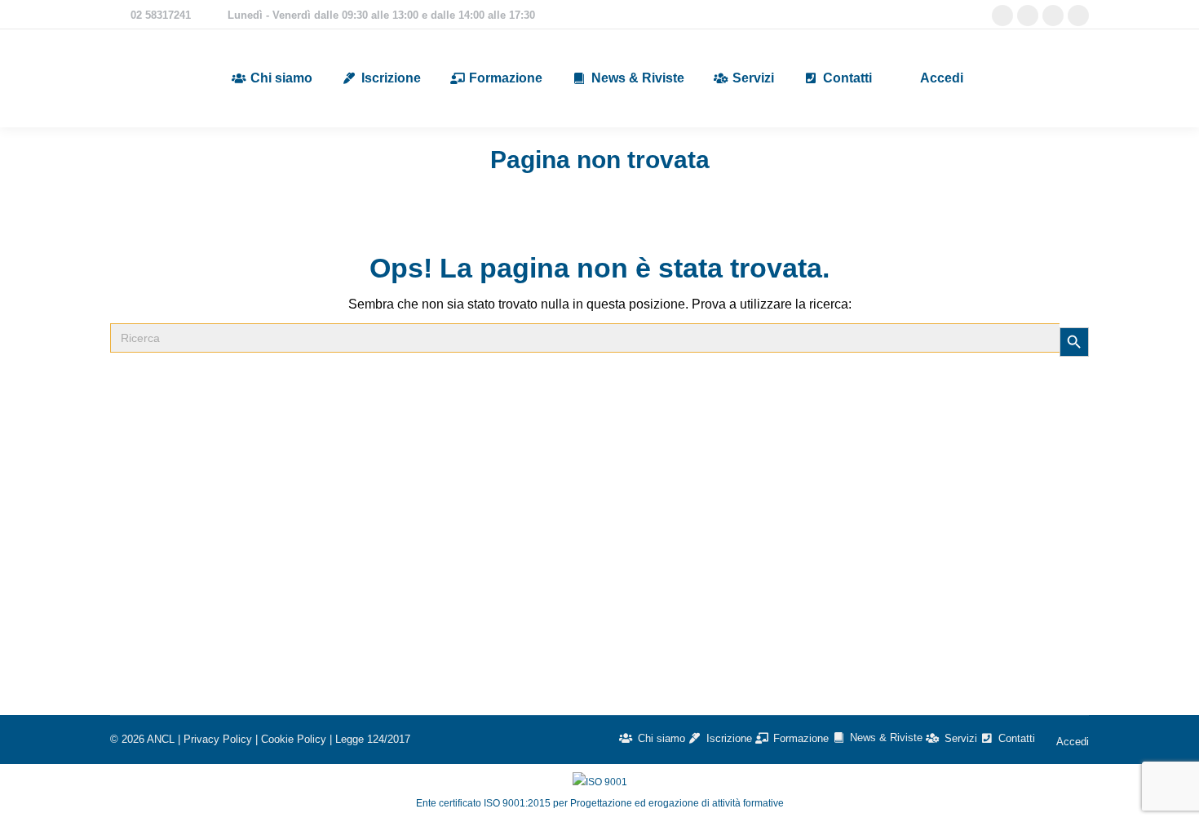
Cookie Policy (293, 739)
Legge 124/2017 (372, 739)
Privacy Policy (218, 739)
